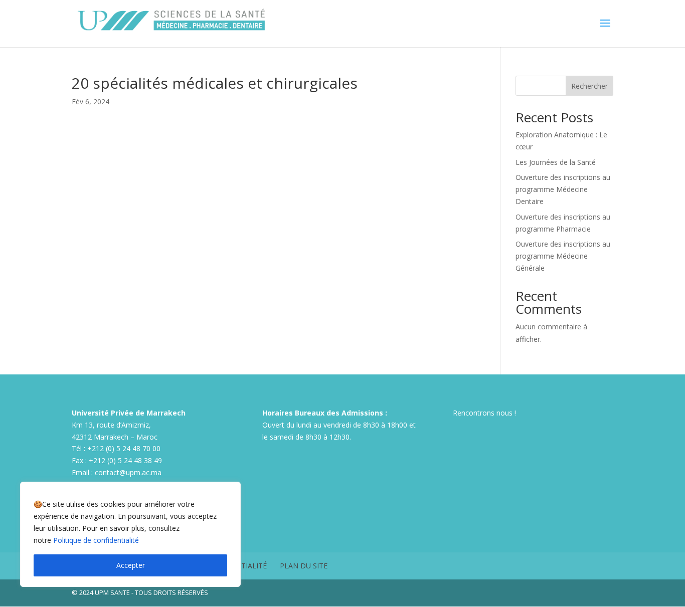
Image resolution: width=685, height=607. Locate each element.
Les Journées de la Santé (556, 162)
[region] (130, 534)
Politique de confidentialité (96, 540)
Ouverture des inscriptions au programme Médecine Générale (563, 256)
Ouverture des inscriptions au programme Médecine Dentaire (563, 189)
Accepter (130, 565)
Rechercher (589, 86)
